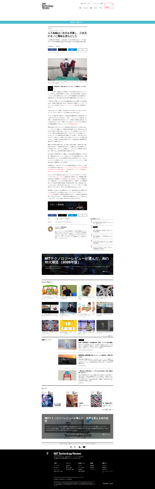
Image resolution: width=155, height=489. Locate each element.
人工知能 (56, 218)
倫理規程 (92, 465)
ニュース (50, 28)
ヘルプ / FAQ (56, 465)
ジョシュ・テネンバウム (69, 105)
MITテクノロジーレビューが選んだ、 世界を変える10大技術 (76, 419)
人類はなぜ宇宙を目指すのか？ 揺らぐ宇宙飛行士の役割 (102, 242)
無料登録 (107, 7)
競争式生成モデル (68, 218)
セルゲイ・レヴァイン (59, 176)
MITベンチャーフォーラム (107, 472)
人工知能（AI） (61, 218)
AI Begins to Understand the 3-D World (56, 30)
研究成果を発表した (74, 124)
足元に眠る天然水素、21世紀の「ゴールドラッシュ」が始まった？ (103, 222)
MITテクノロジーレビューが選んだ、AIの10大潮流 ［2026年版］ (77, 260)
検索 (101, 3)
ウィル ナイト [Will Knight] (60, 227)
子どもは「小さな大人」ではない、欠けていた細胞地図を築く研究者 (102, 247)
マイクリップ (95, 3)
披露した (75, 178)
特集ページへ (105, 271)
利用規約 (92, 467)
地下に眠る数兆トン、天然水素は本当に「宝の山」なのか (102, 236)
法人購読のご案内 (70, 469)
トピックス (85, 7)
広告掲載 (80, 469)
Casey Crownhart (83, 365)
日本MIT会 (104, 469)
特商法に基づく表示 (58, 471)
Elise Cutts (81, 382)
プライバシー (93, 469)
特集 (91, 7)
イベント (101, 7)
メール (59, 238)
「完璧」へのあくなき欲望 (83, 404)
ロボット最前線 (57, 204)
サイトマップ (57, 469)
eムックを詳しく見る (106, 409)
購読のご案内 (83, 3)
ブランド (80, 465)
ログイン (89, 3)
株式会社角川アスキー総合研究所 (65, 479)
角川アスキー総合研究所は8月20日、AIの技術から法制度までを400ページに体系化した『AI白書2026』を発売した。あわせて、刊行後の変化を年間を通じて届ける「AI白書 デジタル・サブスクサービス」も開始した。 (96, 346)
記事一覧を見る (79, 207)
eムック (95, 7)
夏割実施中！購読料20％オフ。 (77, 22)
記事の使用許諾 (81, 471)
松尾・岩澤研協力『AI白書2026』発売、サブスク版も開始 (102, 229)
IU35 (80, 7)
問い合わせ (56, 467)
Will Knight (51, 46)
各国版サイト (105, 467)
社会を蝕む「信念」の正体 (108, 404)
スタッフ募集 (81, 467)
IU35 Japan (104, 465)
